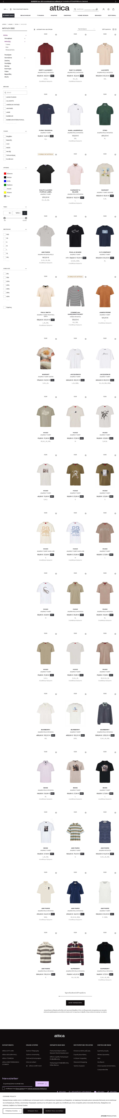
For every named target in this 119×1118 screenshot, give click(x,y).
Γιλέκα (6, 71)
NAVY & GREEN (75, 70)
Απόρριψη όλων (33, 1111)
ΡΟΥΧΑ (16, 24)
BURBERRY (45, 729)
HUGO (45, 432)
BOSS (45, 788)
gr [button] (5, 9)
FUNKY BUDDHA (45, 130)
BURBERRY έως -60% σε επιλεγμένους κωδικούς (46, 1)
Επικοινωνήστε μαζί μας (82, 1051)
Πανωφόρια (8, 38)
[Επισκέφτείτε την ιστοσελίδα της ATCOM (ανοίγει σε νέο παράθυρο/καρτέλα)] (108, 1116)
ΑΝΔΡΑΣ (10, 24)
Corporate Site (102, 1069)
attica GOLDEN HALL (9, 1054)
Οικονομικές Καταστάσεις (106, 1066)
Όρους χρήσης (20, 1088)
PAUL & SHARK (75, 252)
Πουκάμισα (8, 54)
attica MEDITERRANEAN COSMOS (10, 1063)
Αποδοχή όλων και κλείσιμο (54, 1111)
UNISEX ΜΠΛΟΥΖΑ (75, 316)
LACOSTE (105, 70)
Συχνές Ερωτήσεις (80, 1054)
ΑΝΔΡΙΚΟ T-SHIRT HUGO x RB (45, 551)
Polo (7, 47)
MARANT (105, 190)
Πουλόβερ (8, 63)
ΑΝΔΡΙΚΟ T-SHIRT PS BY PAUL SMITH (45, 315)
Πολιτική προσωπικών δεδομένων (37, 1088)
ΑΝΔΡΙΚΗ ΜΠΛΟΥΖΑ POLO (46, 254)
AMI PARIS (45, 252)
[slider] (4, 218)
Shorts (7, 77)
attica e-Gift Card (35, 1066)
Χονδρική (100, 1062)
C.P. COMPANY (105, 252)
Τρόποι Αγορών (79, 1066)
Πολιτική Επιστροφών (33, 1058)
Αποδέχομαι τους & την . (26, 1088)
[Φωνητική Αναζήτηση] (97, 9)
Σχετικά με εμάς (102, 1051)
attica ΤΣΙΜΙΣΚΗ (8, 1058)
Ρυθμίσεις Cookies (11, 1111)
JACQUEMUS (75, 374)
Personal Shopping (80, 1062)
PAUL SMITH (46, 312)
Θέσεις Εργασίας (103, 1054)
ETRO (105, 130)
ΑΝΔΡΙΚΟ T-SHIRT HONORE (105, 192)
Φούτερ (7, 66)
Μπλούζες (8, 41)
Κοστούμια (8, 68)
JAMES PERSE (105, 312)
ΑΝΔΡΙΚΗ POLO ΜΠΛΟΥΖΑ (46, 72)
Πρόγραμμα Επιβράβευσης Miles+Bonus (59, 1064)
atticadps (62, 1091)
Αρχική (4, 24)
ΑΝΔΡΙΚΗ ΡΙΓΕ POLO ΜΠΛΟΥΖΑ (75, 971)
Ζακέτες (7, 60)
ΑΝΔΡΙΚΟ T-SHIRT (45, 132)
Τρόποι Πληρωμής (32, 1051)
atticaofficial (76, 1091)
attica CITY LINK (8, 1051)
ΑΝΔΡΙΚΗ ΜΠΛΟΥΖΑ (105, 850)
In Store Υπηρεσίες (80, 1058)
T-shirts (8, 44)
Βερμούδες (8, 74)
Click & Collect (31, 1062)
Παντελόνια (8, 57)
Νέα (98, 1058)
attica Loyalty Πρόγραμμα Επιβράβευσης (59, 1058)
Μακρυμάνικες (10, 49)
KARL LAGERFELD (75, 130)
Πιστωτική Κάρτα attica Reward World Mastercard (59, 1052)
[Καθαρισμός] (93, 9)
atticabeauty (86, 1091)
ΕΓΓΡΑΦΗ (41, 1083)
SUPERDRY (75, 968)
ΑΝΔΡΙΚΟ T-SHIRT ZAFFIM (45, 376)
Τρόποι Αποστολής (32, 1054)
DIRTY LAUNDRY (45, 70)
